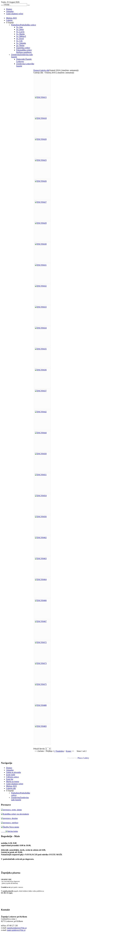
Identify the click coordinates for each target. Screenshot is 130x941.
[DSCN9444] (41, 433)
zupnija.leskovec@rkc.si (17, 928)
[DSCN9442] (41, 412)
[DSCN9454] (41, 496)
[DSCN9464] (41, 579)
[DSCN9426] (41, 181)
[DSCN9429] (41, 223)
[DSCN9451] (41, 475)
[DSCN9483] (41, 726)
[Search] (2, 5)
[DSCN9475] (41, 684)
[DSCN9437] (41, 391)
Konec (68, 751)
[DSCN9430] (41, 244)
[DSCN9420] (41, 139)
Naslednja (60, 751)
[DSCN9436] (41, 370)
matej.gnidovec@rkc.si (16, 930)
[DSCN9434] (41, 328)
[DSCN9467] (41, 621)
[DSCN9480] (41, 705)
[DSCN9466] (41, 600)
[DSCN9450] (41, 454)
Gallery (86, 758)
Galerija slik (44, 70)
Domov (36, 70)
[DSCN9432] (41, 286)
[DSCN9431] (41, 265)
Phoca (80, 758)
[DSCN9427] (41, 202)
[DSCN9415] (41, 97)
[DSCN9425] (41, 160)
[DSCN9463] (41, 558)
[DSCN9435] (41, 349)
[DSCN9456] (41, 516)
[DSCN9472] (41, 642)
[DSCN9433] (41, 307)
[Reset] (29, 5)
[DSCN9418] (41, 118)
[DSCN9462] (41, 537)
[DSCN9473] (41, 663)
